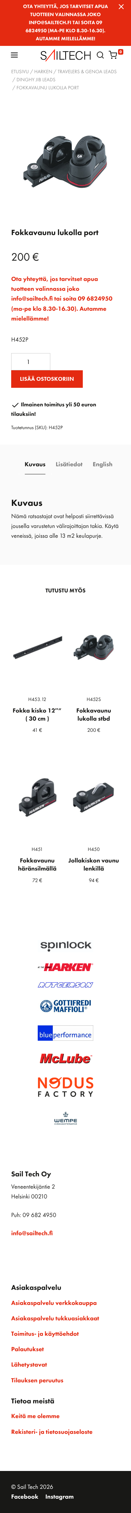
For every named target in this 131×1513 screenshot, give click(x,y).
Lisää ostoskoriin (47, 379)
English (102, 464)
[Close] (121, 6)
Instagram (59, 1497)
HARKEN (43, 72)
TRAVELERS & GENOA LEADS (87, 72)
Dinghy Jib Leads (36, 80)
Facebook (24, 1497)
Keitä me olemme (35, 1416)
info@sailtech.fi (32, 1233)
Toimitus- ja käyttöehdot (45, 1334)
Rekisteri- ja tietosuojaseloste (52, 1432)
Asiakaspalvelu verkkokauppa (54, 1303)
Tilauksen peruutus (37, 1380)
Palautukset (27, 1349)
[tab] (35, 465)
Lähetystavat (29, 1365)
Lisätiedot (69, 464)
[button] (14, 55)
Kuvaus (35, 464)
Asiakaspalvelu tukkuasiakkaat (55, 1318)
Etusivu (20, 72)
